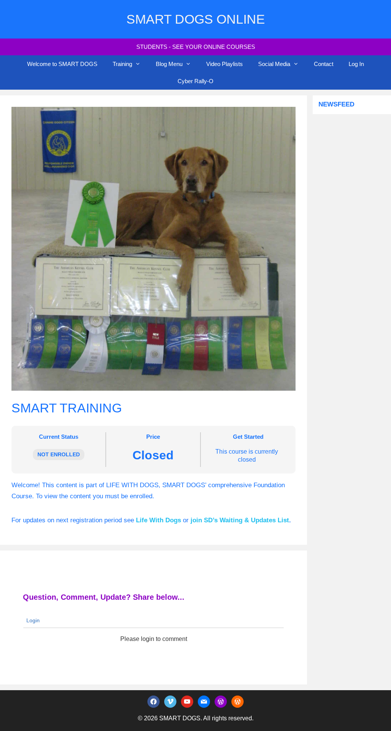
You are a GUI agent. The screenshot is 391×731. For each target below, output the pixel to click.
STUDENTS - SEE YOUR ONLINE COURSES (195, 46)
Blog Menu (169, 64)
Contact (323, 64)
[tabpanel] (153, 503)
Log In (356, 64)
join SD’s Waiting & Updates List (240, 520)
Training (122, 64)
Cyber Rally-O (195, 81)
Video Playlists (224, 64)
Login (32, 620)
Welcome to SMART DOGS (62, 64)
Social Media (274, 64)
